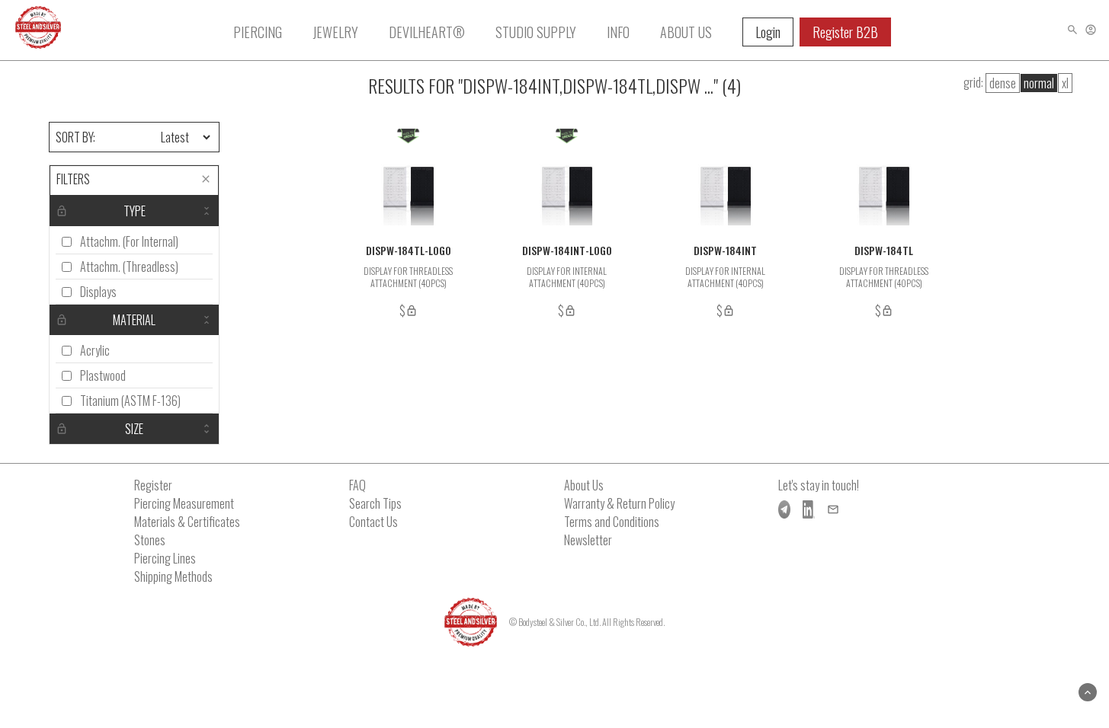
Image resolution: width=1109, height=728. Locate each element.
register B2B (845, 32)
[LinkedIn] (809, 509)
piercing (257, 32)
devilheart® (427, 32)
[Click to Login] (1091, 30)
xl (1065, 83)
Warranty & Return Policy (619, 503)
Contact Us (373, 521)
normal (1039, 83)
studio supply (535, 32)
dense (1002, 83)
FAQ (357, 485)
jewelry (335, 32)
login (767, 32)
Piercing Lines (165, 558)
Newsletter (588, 540)
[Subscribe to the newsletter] (833, 509)
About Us (584, 485)
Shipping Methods (173, 576)
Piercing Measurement (184, 503)
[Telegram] (784, 509)
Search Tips (375, 503)
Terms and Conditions (611, 521)
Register (153, 485)
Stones (149, 540)
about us (686, 32)
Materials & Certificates (187, 521)
